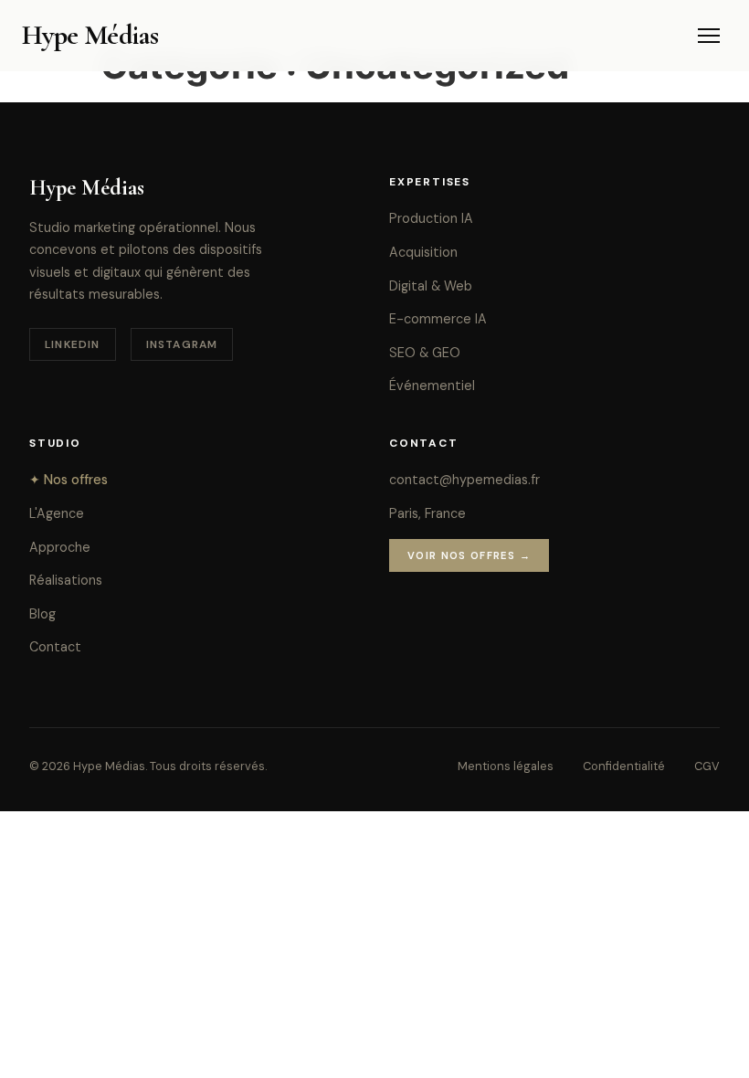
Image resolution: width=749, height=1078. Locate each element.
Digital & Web (430, 286)
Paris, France (427, 513)
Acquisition (423, 252)
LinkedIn (72, 344)
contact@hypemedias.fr (464, 479)
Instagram (182, 344)
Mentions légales (506, 766)
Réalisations (65, 580)
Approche (59, 547)
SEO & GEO (424, 352)
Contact (55, 647)
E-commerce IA (438, 319)
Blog (42, 614)
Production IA (431, 218)
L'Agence (56, 513)
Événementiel (432, 385)
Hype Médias (90, 35)
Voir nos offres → (469, 555)
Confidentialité (624, 766)
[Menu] (709, 35)
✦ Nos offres (68, 479)
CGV (707, 766)
